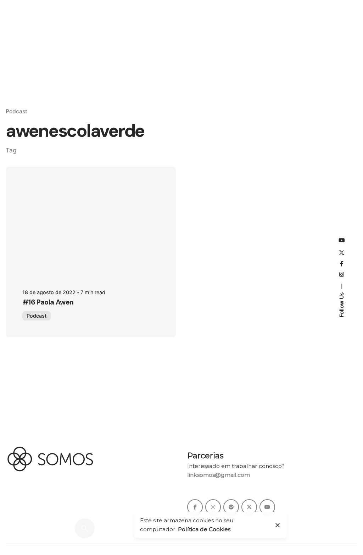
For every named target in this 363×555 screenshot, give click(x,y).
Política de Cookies (204, 529)
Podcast (16, 111)
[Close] (277, 525)
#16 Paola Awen (48, 302)
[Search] (85, 528)
